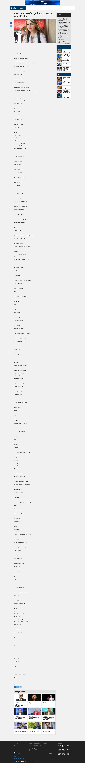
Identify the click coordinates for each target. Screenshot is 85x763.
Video (59, 8)
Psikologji (59, 753)
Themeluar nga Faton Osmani (19, 758)
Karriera (68, 754)
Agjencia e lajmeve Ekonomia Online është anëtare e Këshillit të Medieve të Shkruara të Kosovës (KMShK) (35, 761)
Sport (50, 8)
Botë (67, 750)
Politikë (32, 8)
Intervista (63, 753)
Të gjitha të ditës (68, 43)
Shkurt (30, 749)
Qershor (30, 754)
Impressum (16, 756)
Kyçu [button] (49, 750)
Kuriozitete (59, 750)
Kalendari (54, 8)
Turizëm (63, 750)
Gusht (36, 749)
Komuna (41, 8)
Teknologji (68, 753)
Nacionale (37, 8)
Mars (29, 750)
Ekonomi (28, 8)
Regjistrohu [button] (50, 753)
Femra (59, 754)
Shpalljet (63, 754)
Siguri (63, 749)
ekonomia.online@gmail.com (19, 753)
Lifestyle (46, 8)
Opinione (63, 746)
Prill (29, 751)
